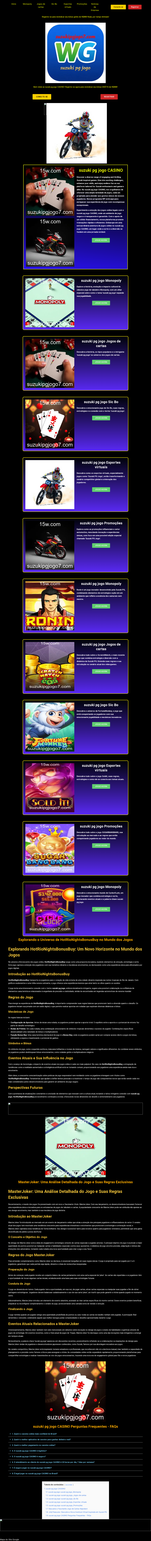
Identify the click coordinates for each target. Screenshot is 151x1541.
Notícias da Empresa (95, 7)
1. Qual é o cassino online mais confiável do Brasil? (34, 1434)
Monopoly (27, 4)
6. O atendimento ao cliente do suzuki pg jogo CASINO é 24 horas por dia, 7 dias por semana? (53, 1462)
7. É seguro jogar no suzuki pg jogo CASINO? (32, 1468)
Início (13, 4)
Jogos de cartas (41, 5)
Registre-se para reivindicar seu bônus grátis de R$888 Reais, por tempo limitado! (75, 17)
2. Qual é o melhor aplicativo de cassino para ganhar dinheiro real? (41, 1439)
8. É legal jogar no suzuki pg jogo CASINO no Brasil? (35, 1473)
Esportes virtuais (68, 5)
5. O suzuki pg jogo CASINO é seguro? (29, 1456)
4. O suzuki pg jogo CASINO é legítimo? (29, 1451)
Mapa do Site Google (9, 1539)
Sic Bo (54, 4)
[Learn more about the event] (45, 133)
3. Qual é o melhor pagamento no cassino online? (33, 1445)
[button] (75, 1434)
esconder (69, 1485)
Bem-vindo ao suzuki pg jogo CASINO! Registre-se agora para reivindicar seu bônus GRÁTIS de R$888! (75, 87)
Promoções (82, 4)
